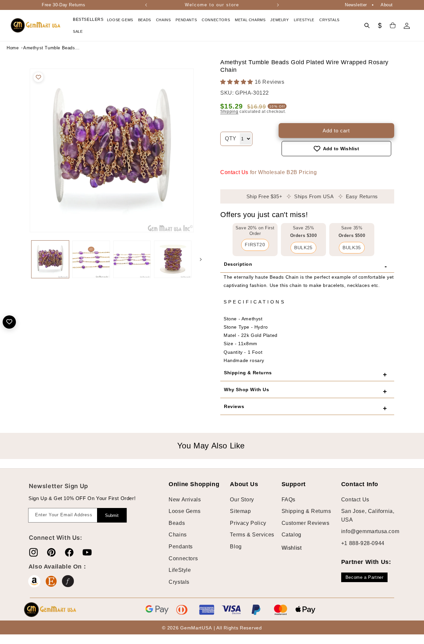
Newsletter (356, 4)
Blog (235, 546)
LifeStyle (180, 570)
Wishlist (287, 548)
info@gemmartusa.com (370, 531)
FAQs (288, 499)
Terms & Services (252, 534)
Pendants (181, 546)
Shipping (229, 111)
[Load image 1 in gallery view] (50, 259)
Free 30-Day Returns (63, 4)
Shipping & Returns (306, 511)
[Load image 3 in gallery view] (132, 259)
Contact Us (234, 172)
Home (13, 47)
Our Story (242, 499)
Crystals (179, 582)
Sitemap (240, 511)
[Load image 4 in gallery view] (172, 259)
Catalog (291, 534)
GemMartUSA (196, 627)
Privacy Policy (248, 523)
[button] (120, 19)
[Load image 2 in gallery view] (91, 259)
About (387, 4)
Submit (112, 515)
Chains (178, 534)
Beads (177, 523)
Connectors (183, 558)
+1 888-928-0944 (363, 543)
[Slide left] (23, 259)
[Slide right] (200, 259)
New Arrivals (185, 499)
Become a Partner (364, 577)
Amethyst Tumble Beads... (39, 47)
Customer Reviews (306, 523)
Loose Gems (184, 511)
